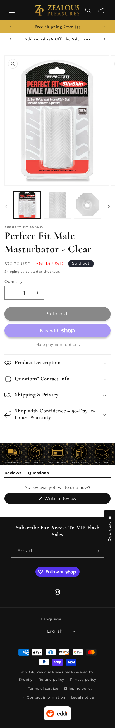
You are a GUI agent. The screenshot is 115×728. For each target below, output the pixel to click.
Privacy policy (83, 680)
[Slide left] (6, 206)
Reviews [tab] (12, 473)
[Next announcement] (104, 26)
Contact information (46, 697)
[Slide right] (109, 206)
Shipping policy (78, 688)
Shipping (12, 272)
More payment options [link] (57, 344)
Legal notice (82, 697)
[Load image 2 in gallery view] (57, 205)
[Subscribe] (97, 551)
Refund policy (51, 680)
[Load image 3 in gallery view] (87, 205)
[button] (11, 10)
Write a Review (68, 500)
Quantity (13, 281)
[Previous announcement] (10, 26)
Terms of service (43, 688)
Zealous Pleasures (54, 672)
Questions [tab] (38, 473)
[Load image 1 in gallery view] (27, 205)
